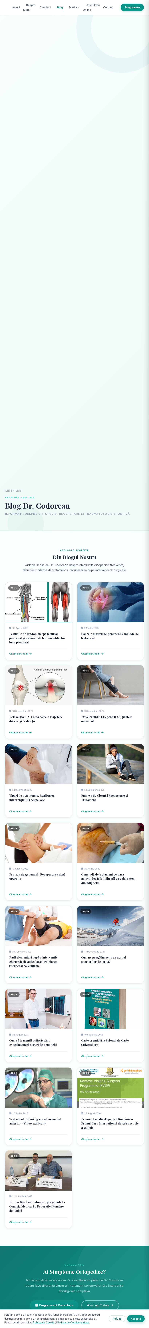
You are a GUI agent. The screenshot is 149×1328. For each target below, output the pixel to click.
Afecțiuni (45, 7)
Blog (60, 7)
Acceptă (136, 1318)
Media (73, 7)
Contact (108, 7)
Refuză (117, 1318)
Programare (132, 7)
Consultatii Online (91, 7)
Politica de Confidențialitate (73, 1322)
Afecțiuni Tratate (98, 1305)
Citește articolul (18, 653)
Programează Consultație (56, 1305)
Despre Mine (29, 7)
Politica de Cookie (43, 1322)
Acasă (16, 7)
